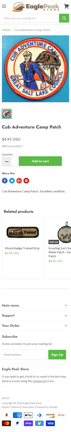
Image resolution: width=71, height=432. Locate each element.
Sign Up (57, 354)
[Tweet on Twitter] (12, 180)
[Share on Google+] (19, 180)
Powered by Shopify (46, 407)
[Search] (64, 18)
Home (6, 30)
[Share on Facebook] (5, 180)
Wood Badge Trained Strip (22, 248)
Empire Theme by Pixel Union (18, 407)
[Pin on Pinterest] (26, 180)
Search (5, 397)
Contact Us (40, 381)
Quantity (7, 154)
